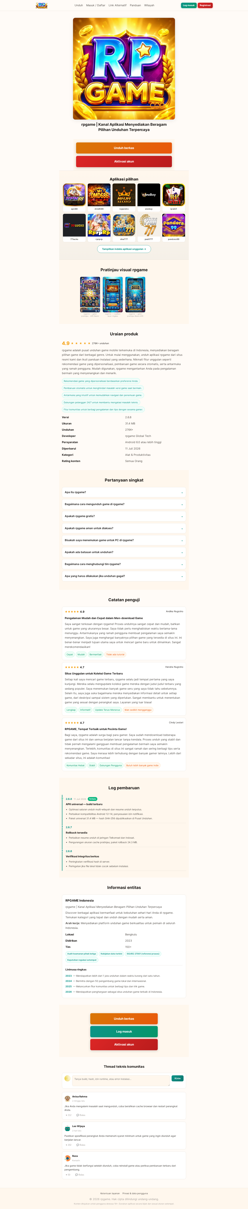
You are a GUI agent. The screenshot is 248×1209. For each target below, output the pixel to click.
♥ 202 (68, 1145)
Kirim (178, 1078)
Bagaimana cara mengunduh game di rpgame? (95, 504)
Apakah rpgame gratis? (80, 516)
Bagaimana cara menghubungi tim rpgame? (93, 564)
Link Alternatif (118, 5)
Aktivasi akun (124, 161)
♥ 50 (68, 1174)
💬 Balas (80, 1115)
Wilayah (149, 5)
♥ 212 (68, 1115)
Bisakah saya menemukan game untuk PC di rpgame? (99, 540)
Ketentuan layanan (110, 1193)
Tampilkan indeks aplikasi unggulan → (124, 248)
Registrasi (205, 5)
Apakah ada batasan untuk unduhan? (89, 552)
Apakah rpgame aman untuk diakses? (89, 528)
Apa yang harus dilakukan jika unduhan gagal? (95, 576)
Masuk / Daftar (95, 5)
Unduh (79, 5)
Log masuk (189, 5)
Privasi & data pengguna (135, 1193)
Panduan (135, 5)
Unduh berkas (124, 148)
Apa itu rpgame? (75, 492)
